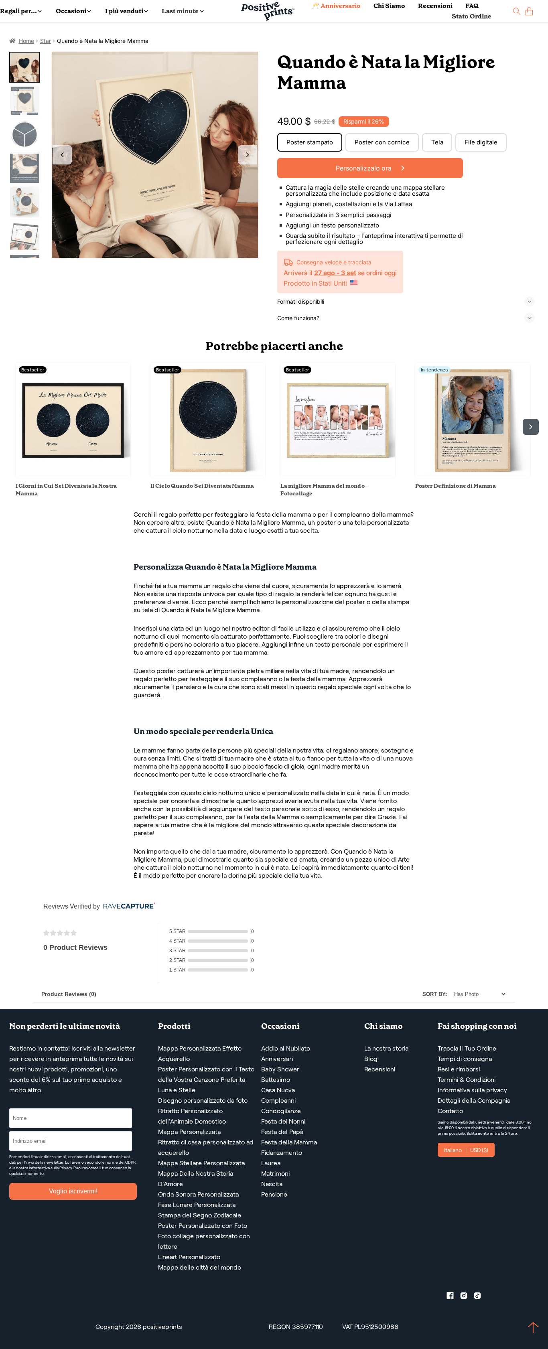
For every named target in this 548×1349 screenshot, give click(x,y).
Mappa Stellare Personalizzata (201, 1163)
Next (247, 154)
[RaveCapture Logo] (127, 906)
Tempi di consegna (465, 1058)
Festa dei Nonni (283, 1121)
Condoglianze (281, 1111)
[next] (531, 427)
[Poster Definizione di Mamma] (472, 475)
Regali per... (18, 11)
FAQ (472, 6)
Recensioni (435, 6)
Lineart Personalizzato (189, 1257)
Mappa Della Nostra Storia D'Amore (195, 1178)
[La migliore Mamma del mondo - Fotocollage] (337, 475)
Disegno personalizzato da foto (203, 1100)
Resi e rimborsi (459, 1069)
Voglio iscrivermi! (73, 1191)
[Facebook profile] (453, 1297)
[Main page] (267, 11)
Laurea (270, 1163)
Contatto (450, 1111)
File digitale (481, 142)
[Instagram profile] (467, 1297)
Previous (62, 154)
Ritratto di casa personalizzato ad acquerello (206, 1147)
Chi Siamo (389, 6)
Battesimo (275, 1079)
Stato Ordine (471, 16)
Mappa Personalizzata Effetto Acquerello (200, 1053)
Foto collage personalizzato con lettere (204, 1241)
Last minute (180, 11)
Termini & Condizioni (466, 1079)
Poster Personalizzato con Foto (202, 1225)
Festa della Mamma (289, 1142)
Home (26, 40)
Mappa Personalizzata (189, 1131)
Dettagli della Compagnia (474, 1100)
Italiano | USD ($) (466, 1150)
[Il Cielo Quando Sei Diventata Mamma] (207, 475)
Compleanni (278, 1100)
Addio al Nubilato (285, 1048)
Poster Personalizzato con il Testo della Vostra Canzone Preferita (206, 1074)
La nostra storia (386, 1048)
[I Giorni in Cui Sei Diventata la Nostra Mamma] (73, 475)
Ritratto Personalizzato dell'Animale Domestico (192, 1116)
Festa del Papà (282, 1131)
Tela (437, 142)
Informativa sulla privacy (472, 1090)
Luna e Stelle (176, 1090)
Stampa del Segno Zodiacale (199, 1215)
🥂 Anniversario (336, 6)
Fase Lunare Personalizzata (196, 1204)
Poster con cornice (382, 142)
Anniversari (277, 1058)
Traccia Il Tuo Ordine (467, 1048)
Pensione (274, 1194)
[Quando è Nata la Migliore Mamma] (155, 155)
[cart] (529, 11)
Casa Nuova (278, 1090)
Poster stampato (309, 142)
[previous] (17, 427)
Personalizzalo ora (364, 168)
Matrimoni (275, 1173)
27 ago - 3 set (335, 273)
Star (45, 40)
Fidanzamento (281, 1152)
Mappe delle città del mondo (199, 1267)
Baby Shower (280, 1069)
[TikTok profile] (480, 1297)
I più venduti (124, 11)
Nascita (271, 1184)
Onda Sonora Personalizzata (198, 1194)
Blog (371, 1058)
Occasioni (71, 11)
